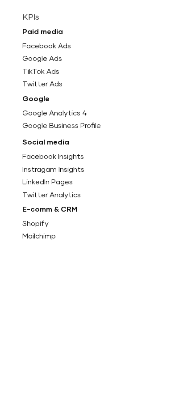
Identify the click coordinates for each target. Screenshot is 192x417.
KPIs (30, 17)
